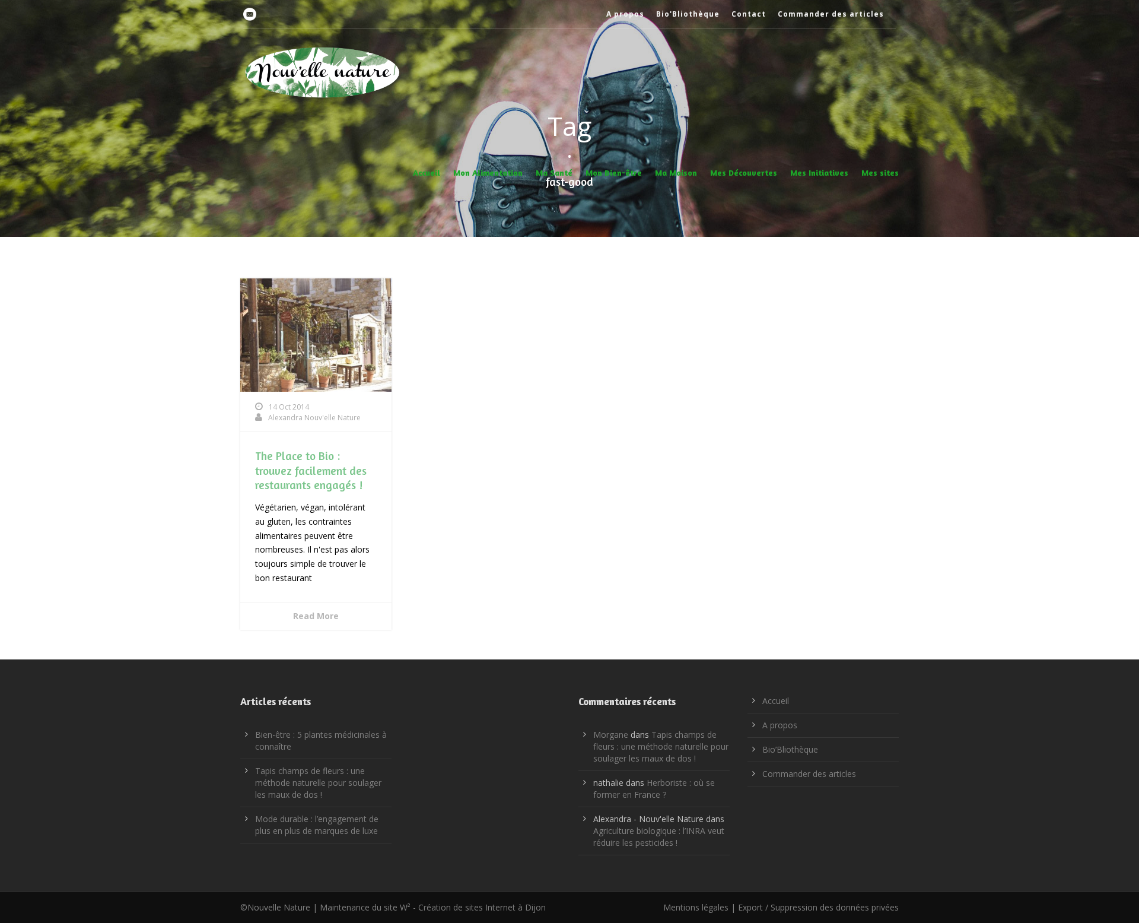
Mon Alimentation (488, 172)
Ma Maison (676, 172)
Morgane (610, 734)
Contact (748, 14)
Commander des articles (831, 14)
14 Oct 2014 (289, 407)
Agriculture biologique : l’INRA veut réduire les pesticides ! (658, 836)
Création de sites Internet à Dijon (482, 907)
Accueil (426, 172)
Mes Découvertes (743, 172)
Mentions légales (695, 907)
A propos (625, 14)
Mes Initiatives (819, 172)
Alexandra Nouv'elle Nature (314, 418)
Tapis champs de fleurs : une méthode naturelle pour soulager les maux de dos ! (318, 782)
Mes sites (880, 172)
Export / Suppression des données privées (818, 907)
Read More (316, 615)
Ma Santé (554, 172)
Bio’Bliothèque (790, 749)
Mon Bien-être (614, 172)
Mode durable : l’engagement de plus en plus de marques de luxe (316, 824)
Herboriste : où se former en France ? (654, 788)
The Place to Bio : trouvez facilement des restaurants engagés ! (311, 470)
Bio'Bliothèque (688, 14)
